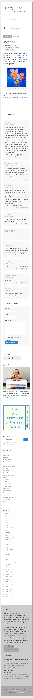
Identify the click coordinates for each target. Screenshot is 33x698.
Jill (6, 243)
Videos (5, 504)
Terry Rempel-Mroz (11, 163)
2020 (6, 513)
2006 (6, 596)
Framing (5, 468)
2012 (6, 582)
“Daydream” (9, 41)
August (7, 532)
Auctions (15, 45)
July (6, 552)
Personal (6, 493)
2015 (6, 574)
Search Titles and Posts (10, 442)
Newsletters (6, 488)
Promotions (6, 495)
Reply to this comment (21, 157)
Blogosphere (7, 459)
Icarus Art (6, 470)
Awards (5, 457)
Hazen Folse (9, 122)
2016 (6, 572)
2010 (6, 586)
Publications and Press (10, 497)
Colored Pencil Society (20, 55)
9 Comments (16, 36)
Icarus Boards (9, 47)
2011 (6, 584)
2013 (6, 579)
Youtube (8, 358)
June (6, 527)
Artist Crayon (9, 481)
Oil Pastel (8, 486)
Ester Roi (8, 185)
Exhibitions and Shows (10, 466)
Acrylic (7, 479)
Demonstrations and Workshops (13, 464)
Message (8, 320)
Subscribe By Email (11, 650)
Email (6, 314)
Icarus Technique (8, 475)
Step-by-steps (7, 499)
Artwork (7, 45)
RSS (12, 358)
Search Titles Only (9, 444)
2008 (6, 591)
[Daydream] (16, 86)
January (7, 537)
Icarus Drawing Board (21, 97)
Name (7, 308)
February (8, 517)
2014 (6, 577)
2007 (6, 594)
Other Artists (7, 490)
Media (17, 47)
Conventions (7, 461)
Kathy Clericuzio (10, 275)
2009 (6, 589)
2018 (6, 567)
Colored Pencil (9, 49)
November (8, 562)
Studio (5, 501)
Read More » (7, 401)
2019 (6, 535)
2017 (6, 569)
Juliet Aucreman (10, 230)
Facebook (5, 358)
